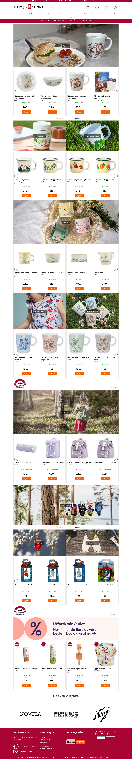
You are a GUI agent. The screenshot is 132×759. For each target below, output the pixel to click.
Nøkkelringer (92, 543)
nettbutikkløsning (85, 757)
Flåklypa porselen (92, 311)
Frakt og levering (45, 739)
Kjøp (26, 112)
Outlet (113, 14)
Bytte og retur (44, 746)
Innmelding (100, 734)
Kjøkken (41, 14)
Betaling (42, 737)
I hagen (66, 222)
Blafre (31, 14)
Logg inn (106, 7)
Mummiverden (19, 14)
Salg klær (61, 17)
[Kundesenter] (97, 7)
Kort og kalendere (73, 14)
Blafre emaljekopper (92, 136)
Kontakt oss (43, 741)
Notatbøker (102, 14)
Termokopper (39, 136)
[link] (66, 383)
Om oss (42, 744)
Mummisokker (66, 505)
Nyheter (73, 17)
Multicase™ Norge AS (104, 757)
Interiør (51, 14)
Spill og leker (89, 14)
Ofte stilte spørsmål (46, 748)
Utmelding (112, 734)
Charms (39, 543)
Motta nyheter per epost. (105, 731)
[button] (66, 118)
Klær (60, 14)
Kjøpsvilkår (43, 743)
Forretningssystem (71, 757)
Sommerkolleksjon (39, 311)
